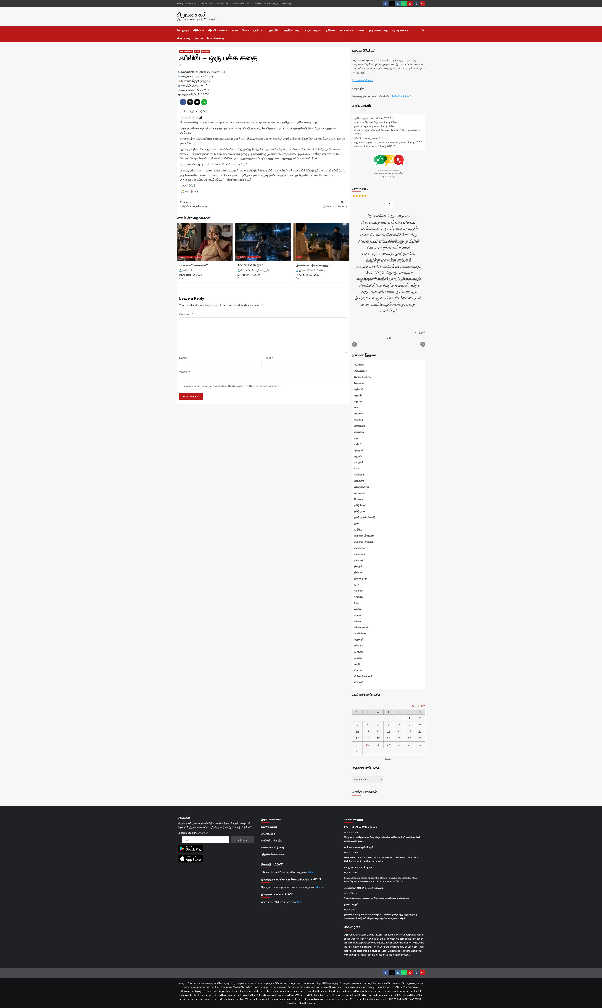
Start (387, 338)
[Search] (423, 30)
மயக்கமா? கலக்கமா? (193, 265)
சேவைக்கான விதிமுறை (272, 847)
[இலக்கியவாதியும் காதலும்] (321, 241)
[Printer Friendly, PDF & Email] (189, 191)
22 (409, 737)
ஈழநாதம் (358, 401)
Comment (186, 314)
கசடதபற (358, 419)
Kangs (347, 867)
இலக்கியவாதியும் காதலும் (313, 265)
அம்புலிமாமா (360, 370)
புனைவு (361, 30)
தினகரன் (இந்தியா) (364, 535)
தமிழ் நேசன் (360, 505)
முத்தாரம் (358, 651)
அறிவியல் (198, 30)
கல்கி (356, 437)
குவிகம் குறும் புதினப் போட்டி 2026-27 (373, 118)
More (311, 872)
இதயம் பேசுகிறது (362, 376)
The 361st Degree (250, 265)
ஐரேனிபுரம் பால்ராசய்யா (211, 71)
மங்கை (357, 621)
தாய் (356, 523)
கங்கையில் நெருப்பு (364, 867)
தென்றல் (358, 590)
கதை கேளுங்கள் (269, 826)
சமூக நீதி (272, 30)
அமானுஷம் (183, 30)
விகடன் (358, 670)
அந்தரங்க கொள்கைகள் (272, 854)
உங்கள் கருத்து (271, 3)
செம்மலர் (358, 499)
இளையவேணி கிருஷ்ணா (313, 270)
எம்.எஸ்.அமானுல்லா (374, 887)
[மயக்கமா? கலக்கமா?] (205, 241)
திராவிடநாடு (360, 578)
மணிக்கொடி (360, 633)
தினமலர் (358, 572)
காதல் (234, 30)
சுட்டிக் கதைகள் (313, 30)
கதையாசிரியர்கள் (240, 3)
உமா (356, 407)
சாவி (356, 468)
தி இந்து (358, 529)
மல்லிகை (358, 645)
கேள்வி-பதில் (206, 3)
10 (357, 731)
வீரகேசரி (358, 682)
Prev (354, 344)
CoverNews (293, 1002)
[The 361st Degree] (263, 241)
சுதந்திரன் (359, 480)
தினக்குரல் (359, 547)
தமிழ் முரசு (359, 511)
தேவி (356, 602)
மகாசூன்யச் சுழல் (364, 847)
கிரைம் (245, 30)
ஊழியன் (358, 413)
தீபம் (356, 584)
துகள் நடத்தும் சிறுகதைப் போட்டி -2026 (374, 125)
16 (420, 731)
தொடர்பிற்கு (286, 3)
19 (378, 737)
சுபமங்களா (359, 492)
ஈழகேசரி (358, 389)
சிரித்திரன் (359, 474)
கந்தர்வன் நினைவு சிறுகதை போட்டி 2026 (375, 121)
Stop (390, 338)
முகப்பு (180, 3)
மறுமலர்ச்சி (359, 639)
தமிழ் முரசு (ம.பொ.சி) (364, 517)
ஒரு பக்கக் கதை (378, 30)
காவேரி (358, 444)
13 (388, 731)
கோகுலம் (358, 462)
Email (269, 358)
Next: (335, 204)
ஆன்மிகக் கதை (217, 30)
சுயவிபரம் (256, 3)
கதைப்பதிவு (191, 3)
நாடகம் (199, 38)
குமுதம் (358, 456)
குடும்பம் (258, 30)
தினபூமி (358, 566)
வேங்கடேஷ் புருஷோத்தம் (254, 270)
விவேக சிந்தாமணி (363, 676)
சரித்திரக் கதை (291, 30)
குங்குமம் (205, 51)
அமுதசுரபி (359, 364)
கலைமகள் (359, 431)
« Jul (388, 758)
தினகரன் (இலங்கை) (364, 541)
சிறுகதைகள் (192, 14)
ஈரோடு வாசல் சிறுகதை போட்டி (369, 138)
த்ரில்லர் (330, 30)
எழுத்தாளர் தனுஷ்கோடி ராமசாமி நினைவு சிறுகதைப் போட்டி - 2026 (388, 141)
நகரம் (376, 826)
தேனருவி (359, 596)
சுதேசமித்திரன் (361, 486)
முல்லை (358, 657)
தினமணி (358, 560)
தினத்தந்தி (359, 553)
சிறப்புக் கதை (400, 30)
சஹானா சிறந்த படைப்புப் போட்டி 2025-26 (375, 146)
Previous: (193, 204)
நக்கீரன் (358, 608)
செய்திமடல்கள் (268, 833)
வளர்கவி (187, 270)
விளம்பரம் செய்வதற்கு (272, 840)
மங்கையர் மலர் (361, 627)
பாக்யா (357, 615)
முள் (356, 904)
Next (422, 344)
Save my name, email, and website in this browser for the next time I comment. (231, 386)
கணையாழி (360, 425)
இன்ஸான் (359, 382)
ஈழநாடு (358, 395)
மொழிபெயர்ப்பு (215, 38)
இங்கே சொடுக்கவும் (362, 80)
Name (183, 358)
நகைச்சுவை (346, 30)
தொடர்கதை (184, 38)
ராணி (357, 663)
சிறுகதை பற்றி (222, 3)
